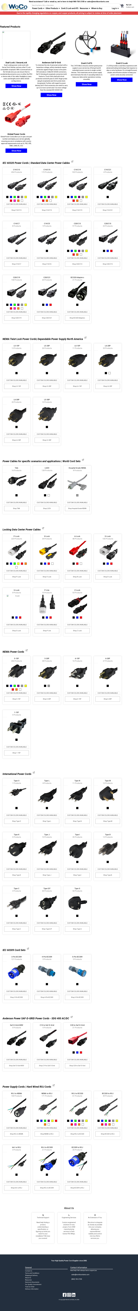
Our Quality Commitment (33, 1284)
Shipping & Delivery (31, 1275)
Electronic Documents (32, 1282)
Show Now (16, 85)
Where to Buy (96, 8)
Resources (28, 1280)
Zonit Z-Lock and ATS (69, 8)
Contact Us (28, 1271)
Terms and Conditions (32, 1273)
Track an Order (29, 1287)
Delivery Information (31, 1289)
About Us (28, 1278)
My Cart (128, 5)
